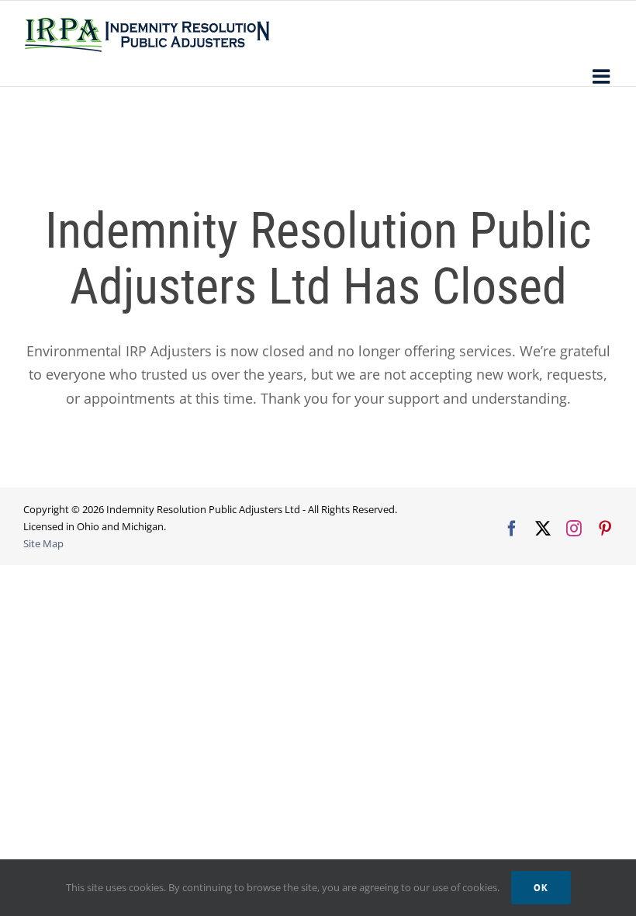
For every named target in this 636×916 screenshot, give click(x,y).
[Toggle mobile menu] (603, 76)
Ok (541, 887)
